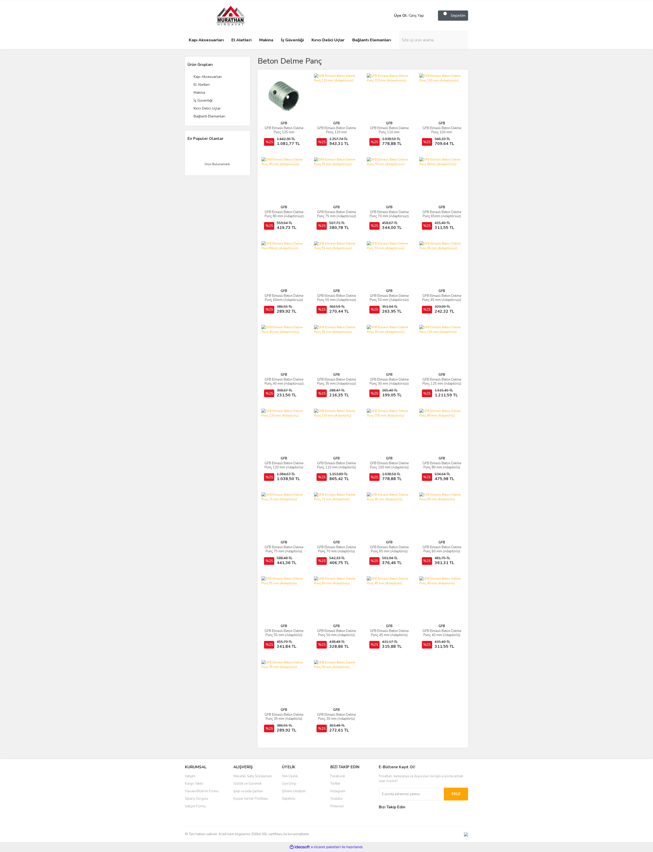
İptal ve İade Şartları (248, 791)
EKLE (456, 793)
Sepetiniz (288, 798)
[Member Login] (389, 15)
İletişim (190, 776)
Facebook (337, 776)
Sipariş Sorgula (196, 798)
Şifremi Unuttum (294, 791)
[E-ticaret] (326, 847)
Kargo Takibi (194, 783)
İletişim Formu (195, 806)
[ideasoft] (300, 847)
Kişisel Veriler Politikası (250, 798)
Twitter (335, 783)
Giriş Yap (416, 15)
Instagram (337, 791)
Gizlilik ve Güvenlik (247, 783)
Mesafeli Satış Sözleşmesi (252, 776)
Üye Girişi (289, 783)
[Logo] (226, 15)
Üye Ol (400, 15)
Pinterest (337, 806)
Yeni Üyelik (290, 776)
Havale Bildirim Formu (202, 791)
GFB (284, 123)
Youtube (336, 798)
